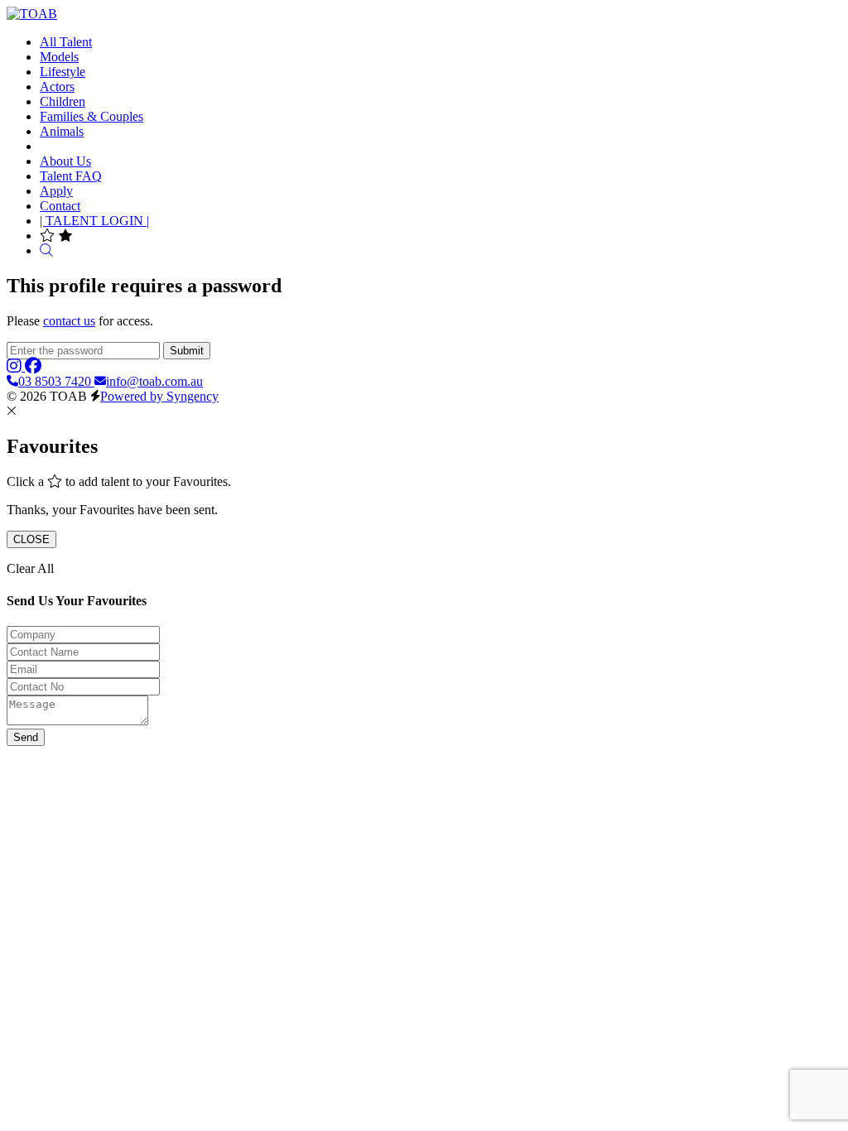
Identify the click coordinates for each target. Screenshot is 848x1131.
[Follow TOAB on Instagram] (16, 366)
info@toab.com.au (154, 381)
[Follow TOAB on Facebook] (33, 366)
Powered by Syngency (159, 396)
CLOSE (31, 539)
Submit (187, 350)
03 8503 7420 (56, 381)
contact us (69, 321)
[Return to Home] (32, 14)
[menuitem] (66, 42)
